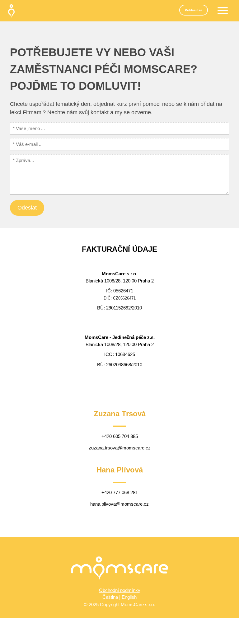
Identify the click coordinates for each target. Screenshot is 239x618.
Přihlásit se (193, 10)
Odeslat (27, 208)
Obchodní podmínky (119, 590)
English (129, 597)
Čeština (110, 597)
